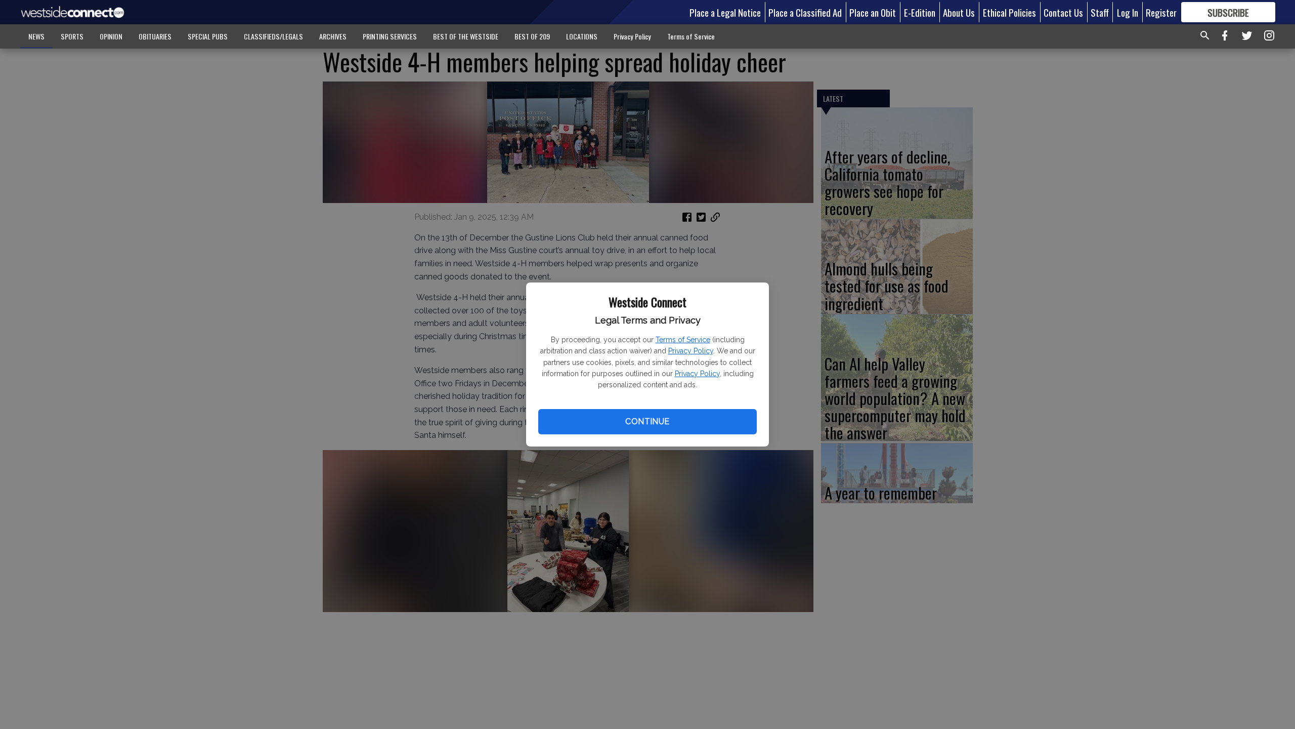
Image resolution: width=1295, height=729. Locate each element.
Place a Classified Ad (805, 12)
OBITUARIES (155, 36)
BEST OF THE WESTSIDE (465, 36)
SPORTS (72, 36)
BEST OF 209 (532, 36)
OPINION (111, 36)
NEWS (36, 36)
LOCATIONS (581, 36)
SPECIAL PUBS (208, 36)
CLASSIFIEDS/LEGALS (273, 36)
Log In (1127, 12)
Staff (1100, 12)
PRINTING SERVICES (390, 36)
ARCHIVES (333, 36)
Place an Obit (872, 12)
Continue (647, 421)
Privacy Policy (690, 351)
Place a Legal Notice (725, 12)
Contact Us (1063, 12)
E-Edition (919, 12)
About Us (959, 12)
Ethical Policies (1009, 12)
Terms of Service (683, 340)
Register (1161, 12)
